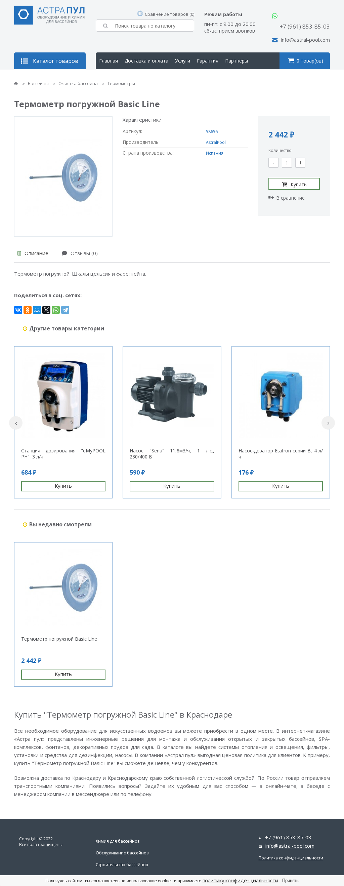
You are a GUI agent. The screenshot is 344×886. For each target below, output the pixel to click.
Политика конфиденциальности (291, 858)
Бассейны (39, 83)
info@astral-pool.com (305, 39)
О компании (112, 77)
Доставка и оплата (146, 60)
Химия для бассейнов (117, 841)
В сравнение (290, 198)
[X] (46, 310)
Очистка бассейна (78, 83)
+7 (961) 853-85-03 (305, 26)
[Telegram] (65, 310)
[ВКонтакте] (18, 310)
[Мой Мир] (37, 310)
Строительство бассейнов (122, 865)
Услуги (182, 60)
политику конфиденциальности (240, 880)
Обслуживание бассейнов (122, 853)
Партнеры (236, 60)
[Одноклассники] (28, 310)
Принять (290, 880)
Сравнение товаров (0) (169, 14)
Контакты (144, 77)
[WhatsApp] (56, 310)
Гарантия (207, 60)
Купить (299, 184)
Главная (108, 60)
